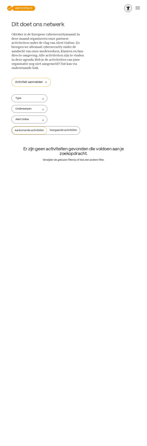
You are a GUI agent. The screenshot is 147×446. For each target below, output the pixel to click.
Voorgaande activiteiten (63, 130)
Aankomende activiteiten (29, 130)
